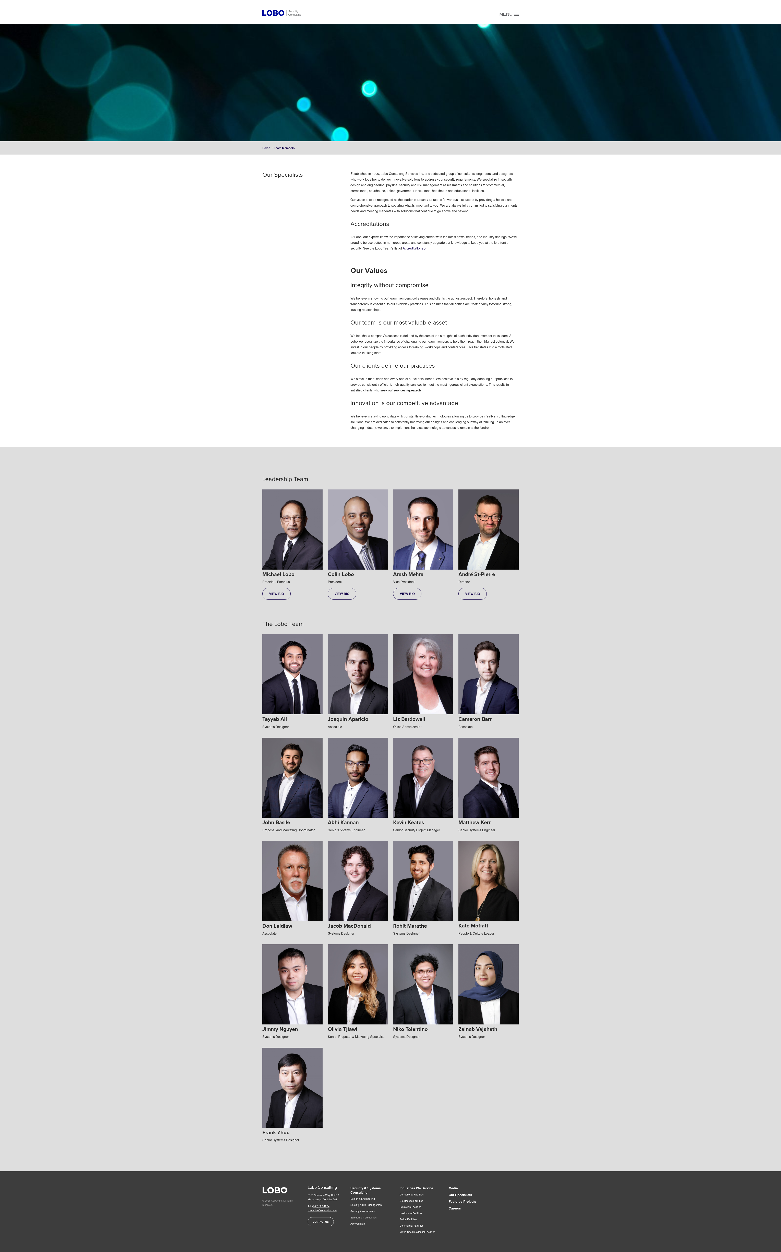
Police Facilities (408, 1219)
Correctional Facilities (412, 1194)
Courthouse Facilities (411, 1200)
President (341, 583)
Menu (506, 14)
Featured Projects (462, 1202)
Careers (455, 1208)
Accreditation (357, 1223)
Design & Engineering (362, 1198)
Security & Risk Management (366, 1204)
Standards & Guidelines (363, 1217)
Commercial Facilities (411, 1225)
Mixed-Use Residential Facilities (417, 1231)
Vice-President (408, 583)
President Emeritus (278, 583)
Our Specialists (460, 1195)
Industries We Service (416, 1188)
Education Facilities (410, 1206)
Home (266, 148)
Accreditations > (414, 248)
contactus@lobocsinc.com (322, 1210)
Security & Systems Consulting (365, 1190)
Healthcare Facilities (411, 1213)
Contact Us (321, 1222)
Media (453, 1188)
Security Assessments (362, 1211)
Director (476, 583)
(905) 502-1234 (320, 1206)
